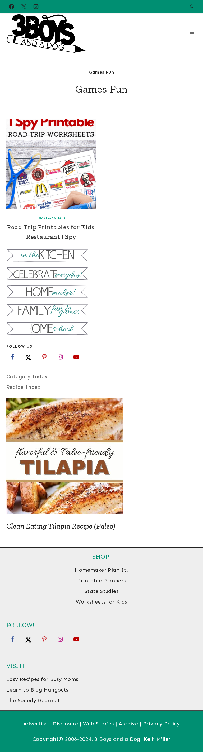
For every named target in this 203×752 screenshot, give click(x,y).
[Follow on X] (28, 357)
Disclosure (65, 723)
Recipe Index (23, 387)
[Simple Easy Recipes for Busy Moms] (101, 256)
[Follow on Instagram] (60, 357)
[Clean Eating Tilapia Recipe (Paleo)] (101, 456)
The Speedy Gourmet (33, 700)
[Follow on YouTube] (76, 357)
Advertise (35, 723)
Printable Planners (101, 580)
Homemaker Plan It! (101, 570)
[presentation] (51, 164)
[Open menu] (192, 33)
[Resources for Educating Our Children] (101, 329)
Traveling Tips (51, 217)
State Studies (101, 591)
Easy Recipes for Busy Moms (42, 679)
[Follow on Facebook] (12, 357)
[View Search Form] (192, 6)
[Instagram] (36, 6)
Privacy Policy (161, 723)
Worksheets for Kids (101, 602)
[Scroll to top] (189, 730)
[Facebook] (11, 6)
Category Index (27, 376)
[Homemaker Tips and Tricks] (101, 292)
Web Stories (98, 723)
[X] (24, 6)
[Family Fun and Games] (101, 311)
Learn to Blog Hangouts (37, 690)
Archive (128, 723)
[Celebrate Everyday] (101, 274)
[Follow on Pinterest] (44, 357)
